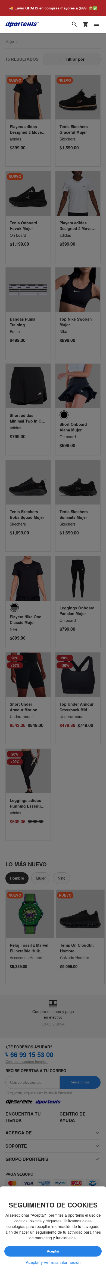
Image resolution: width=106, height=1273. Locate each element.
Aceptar (53, 1251)
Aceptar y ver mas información (53, 1262)
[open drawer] (96, 24)
